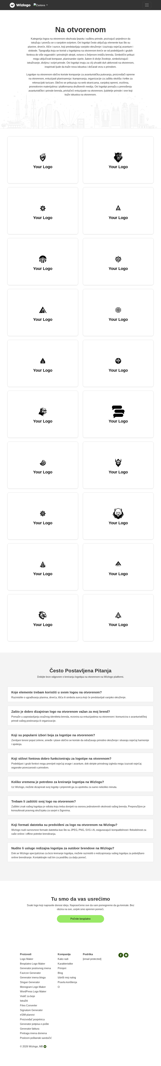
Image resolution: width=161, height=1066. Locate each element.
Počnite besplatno (80, 918)
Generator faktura (29, 1028)
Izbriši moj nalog (67, 977)
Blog (60, 973)
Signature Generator (31, 1010)
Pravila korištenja (67, 982)
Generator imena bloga (33, 977)
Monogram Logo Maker (33, 987)
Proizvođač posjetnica (32, 1019)
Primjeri (62, 968)
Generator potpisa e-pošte (34, 1024)
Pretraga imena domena (33, 1033)
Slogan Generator (30, 982)
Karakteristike (65, 963)
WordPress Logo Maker (33, 991)
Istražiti (24, 1000)
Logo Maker (26, 959)
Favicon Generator (30, 973)
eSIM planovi (27, 1014)
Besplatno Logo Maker (32, 963)
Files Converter (28, 1005)
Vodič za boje (27, 996)
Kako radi (63, 959)
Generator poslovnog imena (35, 968)
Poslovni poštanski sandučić (36, 1038)
